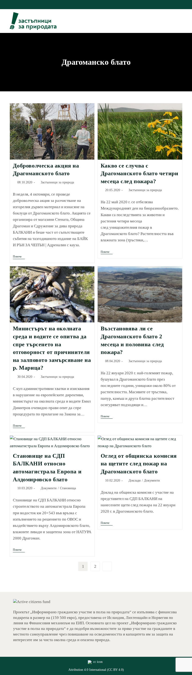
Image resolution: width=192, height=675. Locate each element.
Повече (19, 257)
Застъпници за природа (57, 182)
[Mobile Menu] (180, 21)
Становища (68, 488)
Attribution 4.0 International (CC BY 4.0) (96, 669)
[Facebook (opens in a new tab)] (91, 4)
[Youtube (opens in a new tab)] (101, 4)
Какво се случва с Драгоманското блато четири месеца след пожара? (139, 173)
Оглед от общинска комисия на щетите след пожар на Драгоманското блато (139, 464)
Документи (49, 488)
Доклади (135, 480)
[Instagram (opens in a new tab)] (97, 4)
